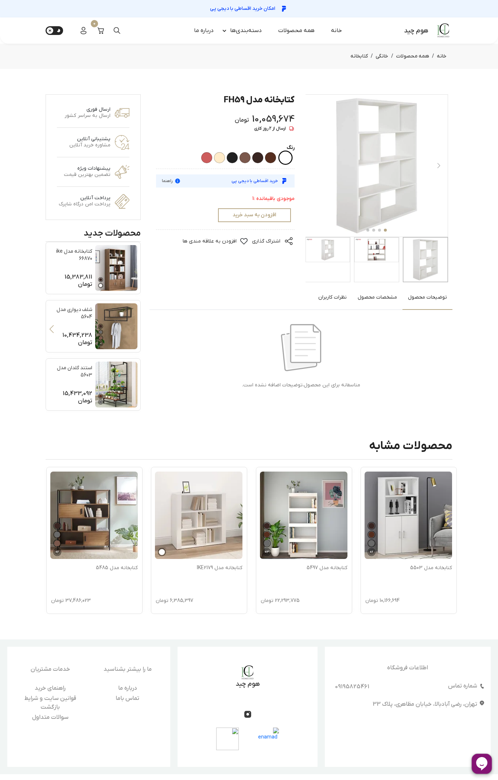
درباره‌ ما (204, 30)
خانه (336, 30)
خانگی (382, 56)
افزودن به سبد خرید (254, 215)
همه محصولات (296, 30)
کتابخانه (359, 56)
